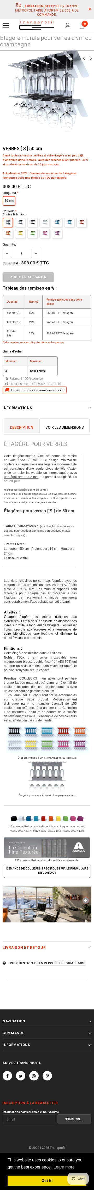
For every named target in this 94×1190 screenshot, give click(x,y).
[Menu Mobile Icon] (6, 25)
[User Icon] (67, 25)
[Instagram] (34, 1075)
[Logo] (36, 25)
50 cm (9, 201)
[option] (47, 90)
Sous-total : (11, 263)
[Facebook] (7, 1075)
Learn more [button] (64, 1167)
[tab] (21, 426)
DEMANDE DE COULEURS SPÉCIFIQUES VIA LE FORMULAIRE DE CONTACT (47, 870)
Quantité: (9, 244)
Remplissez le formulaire (61, 963)
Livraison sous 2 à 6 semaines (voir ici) (36, 390)
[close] (89, 9)
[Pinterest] (47, 1075)
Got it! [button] (47, 1180)
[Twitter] (20, 1075)
